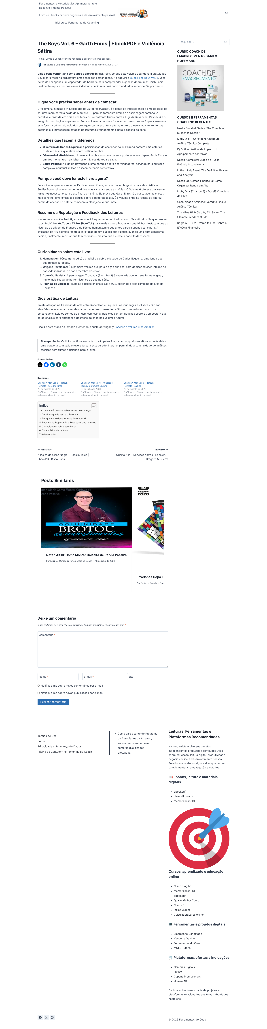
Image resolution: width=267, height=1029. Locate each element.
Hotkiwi (178, 971)
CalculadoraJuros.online (189, 914)
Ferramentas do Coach (188, 943)
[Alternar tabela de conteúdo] (92, 406)
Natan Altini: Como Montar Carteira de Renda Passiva (86, 555)
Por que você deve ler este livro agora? (64, 418)
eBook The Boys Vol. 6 (144, 77)
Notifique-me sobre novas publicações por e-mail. (72, 692)
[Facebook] (40, 1017)
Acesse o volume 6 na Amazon (135, 327)
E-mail (89, 676)
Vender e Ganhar (184, 938)
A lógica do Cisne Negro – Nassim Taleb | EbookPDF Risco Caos (63, 454)
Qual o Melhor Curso (186, 900)
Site (131, 676)
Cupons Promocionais (187, 976)
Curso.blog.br (182, 886)
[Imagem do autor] (39, 65)
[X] (46, 1017)
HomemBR (180, 981)
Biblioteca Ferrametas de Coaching (77, 22)
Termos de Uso (47, 735)
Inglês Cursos (182, 909)
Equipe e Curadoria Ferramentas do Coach (68, 64)
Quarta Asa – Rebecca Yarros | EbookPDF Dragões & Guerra (142, 454)
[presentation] (86, 517)
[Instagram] (52, 1017)
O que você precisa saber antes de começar (66, 410)
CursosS (179, 905)
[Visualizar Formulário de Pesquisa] (226, 13)
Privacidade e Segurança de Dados (59, 746)
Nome (44, 676)
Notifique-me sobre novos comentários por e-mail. (72, 685)
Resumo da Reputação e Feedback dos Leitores (69, 422)
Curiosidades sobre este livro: (59, 426)
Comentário (47, 634)
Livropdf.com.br (183, 796)
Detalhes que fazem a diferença (60, 414)
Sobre (41, 741)
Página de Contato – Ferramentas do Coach (65, 751)
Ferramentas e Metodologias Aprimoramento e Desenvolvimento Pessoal (68, 5)
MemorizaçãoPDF (185, 801)
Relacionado (48, 434)
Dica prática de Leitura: (55, 430)
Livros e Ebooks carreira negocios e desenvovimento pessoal (77, 15)
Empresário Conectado (188, 933)
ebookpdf (180, 791)
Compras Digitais (184, 967)
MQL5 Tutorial (182, 947)
